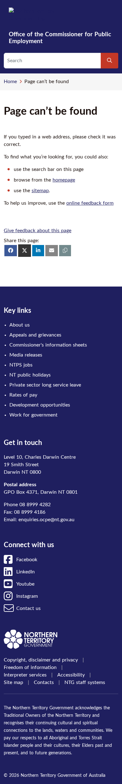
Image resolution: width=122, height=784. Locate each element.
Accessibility (71, 674)
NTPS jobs (21, 364)
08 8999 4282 (35, 504)
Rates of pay (23, 394)
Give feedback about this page (37, 230)
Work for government (33, 414)
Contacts (44, 682)
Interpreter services (25, 674)
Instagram (27, 596)
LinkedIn (25, 571)
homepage (64, 179)
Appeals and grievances (35, 334)
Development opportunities (39, 404)
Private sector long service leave (45, 384)
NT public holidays (30, 374)
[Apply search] (109, 60)
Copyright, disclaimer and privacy (41, 659)
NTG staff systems (84, 682)
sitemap (40, 190)
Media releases (25, 354)
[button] (65, 250)
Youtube (25, 584)
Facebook (26, 559)
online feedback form (90, 203)
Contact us (28, 608)
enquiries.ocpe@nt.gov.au (46, 519)
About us (19, 324)
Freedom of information (30, 667)
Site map (13, 682)
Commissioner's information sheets (48, 344)
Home (10, 81)
